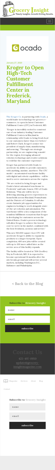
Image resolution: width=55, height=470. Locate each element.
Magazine (13, 381)
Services (24, 381)
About (33, 381)
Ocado (43, 116)
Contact (7, 389)
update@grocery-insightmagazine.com (27, 365)
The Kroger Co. (14, 116)
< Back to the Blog (27, 283)
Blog (41, 381)
